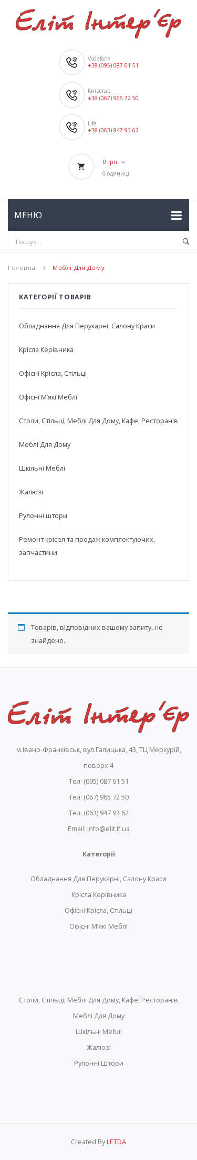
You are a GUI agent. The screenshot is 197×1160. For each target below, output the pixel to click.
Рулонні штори (43, 515)
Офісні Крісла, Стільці (53, 373)
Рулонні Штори (98, 1063)
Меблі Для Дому (44, 444)
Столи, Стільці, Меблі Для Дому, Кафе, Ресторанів (98, 420)
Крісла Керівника (46, 349)
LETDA (116, 1141)
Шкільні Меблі (42, 468)
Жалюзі (31, 492)
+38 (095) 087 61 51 (113, 65)
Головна (22, 267)
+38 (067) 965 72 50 (113, 98)
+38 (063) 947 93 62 (113, 130)
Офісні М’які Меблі (48, 397)
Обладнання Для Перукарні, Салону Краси (87, 325)
